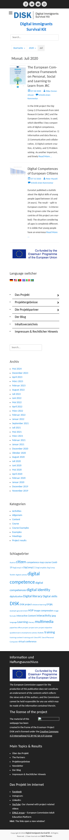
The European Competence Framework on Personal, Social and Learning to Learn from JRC (42, 77)
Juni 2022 (16, 398)
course (47, 562)
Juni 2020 (16, 465)
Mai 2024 (17, 369)
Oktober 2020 (19, 453)
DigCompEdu (41, 568)
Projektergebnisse (26, 302)
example (13, 611)
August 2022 (18, 390)
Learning (22, 622)
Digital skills (50, 596)
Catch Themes (46, 836)
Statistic (41, 633)
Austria (12, 563)
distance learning (39, 605)
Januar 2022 (18, 419)
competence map (35, 562)
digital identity (38, 590)
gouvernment (22, 611)
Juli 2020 (16, 461)
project (25, 628)
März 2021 (17, 436)
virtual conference (27, 641)
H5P (30, 610)
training (49, 632)
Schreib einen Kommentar (42, 183)
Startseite (19, 48)
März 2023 (17, 381)
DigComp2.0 (18, 568)
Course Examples (20, 528)
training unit (28, 638)
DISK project (26, 604)
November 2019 (20, 491)
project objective (45, 628)
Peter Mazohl (52, 179)
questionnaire (15, 633)
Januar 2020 (18, 482)
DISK (14, 603)
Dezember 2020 (20, 448)
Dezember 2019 (20, 486)
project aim (33, 628)
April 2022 (17, 406)
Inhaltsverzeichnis (26, 324)
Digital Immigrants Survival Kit (38, 833)
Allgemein (17, 515)
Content (16, 519)
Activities (16, 511)
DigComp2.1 (29, 567)
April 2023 (17, 377)
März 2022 (17, 411)
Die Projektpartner (27, 310)
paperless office (16, 628)
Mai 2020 (17, 470)
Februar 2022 (18, 415)
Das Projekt (22, 295)
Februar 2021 (18, 440)
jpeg (54, 616)
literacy (31, 622)
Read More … (45, 156)
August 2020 (18, 457)
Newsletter (17, 766)
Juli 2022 (16, 394)
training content (16, 638)
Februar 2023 (18, 385)
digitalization (16, 596)
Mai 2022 (17, 402)
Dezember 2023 (20, 373)
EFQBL (50, 604)
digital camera (21, 575)
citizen (21, 562)
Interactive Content (26, 616)
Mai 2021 (17, 432)
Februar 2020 (18, 478)
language (13, 622)
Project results (19, 540)
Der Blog (20, 317)
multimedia (44, 622)
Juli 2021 (16, 427)
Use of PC (37, 638)
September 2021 (20, 423)
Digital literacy (32, 596)
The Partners (18, 757)
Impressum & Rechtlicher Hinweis (36, 331)
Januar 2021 (18, 444)
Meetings (17, 536)
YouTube (16, 804)
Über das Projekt (20, 753)
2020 (32, 48)
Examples (17, 532)
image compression (43, 610)
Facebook (17, 791)
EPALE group (18, 813)
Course (15, 523)
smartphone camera (29, 633)
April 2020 (17, 474)
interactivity (43, 615)
